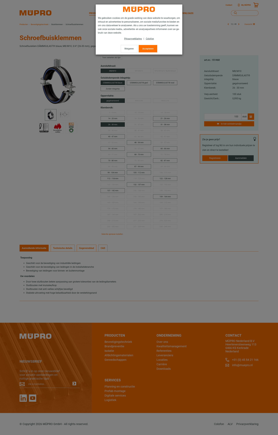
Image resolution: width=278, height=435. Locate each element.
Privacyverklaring (133, 38)
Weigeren (129, 48)
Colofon (150, 38)
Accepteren (148, 48)
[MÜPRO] (139, 9)
